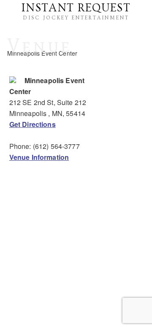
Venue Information (39, 157)
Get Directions (32, 124)
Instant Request (76, 8)
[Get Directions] (12, 80)
